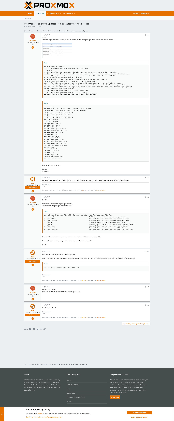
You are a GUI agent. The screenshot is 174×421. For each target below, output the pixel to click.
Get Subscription (73, 385)
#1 (148, 35)
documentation (100, 190)
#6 (148, 305)
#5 (148, 287)
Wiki (68, 389)
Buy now (85, 190)
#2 (148, 178)
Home (69, 380)
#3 (148, 197)
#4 (148, 251)
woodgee (28, 26)
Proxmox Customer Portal (76, 397)
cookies (39, 414)
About (69, 401)
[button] (60, 13)
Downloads (71, 393)
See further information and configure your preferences (44, 417)
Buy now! (116, 397)
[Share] (145, 35)
